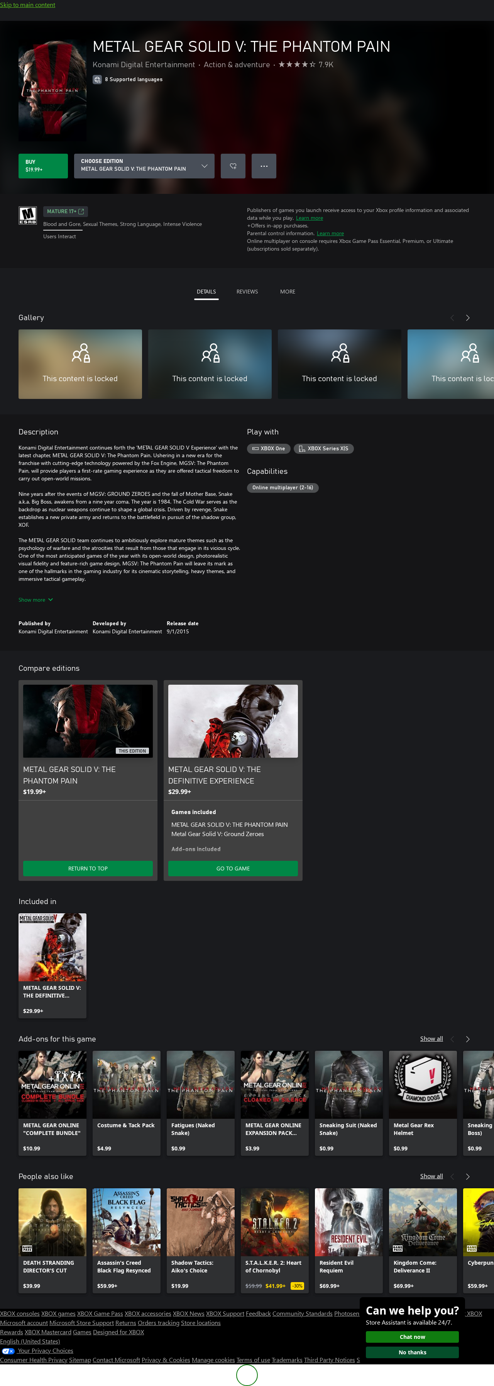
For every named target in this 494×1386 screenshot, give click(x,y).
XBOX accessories (148, 1313)
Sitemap (80, 1359)
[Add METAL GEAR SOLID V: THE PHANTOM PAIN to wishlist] (233, 166)
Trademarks (287, 1359)
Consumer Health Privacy (34, 1359)
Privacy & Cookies (166, 1359)
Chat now (412, 1336)
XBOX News (189, 1313)
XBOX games (58, 1313)
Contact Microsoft (116, 1359)
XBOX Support (225, 1313)
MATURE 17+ (61, 211)
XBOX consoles (20, 1313)
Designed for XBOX (118, 1332)
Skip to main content (27, 4)
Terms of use (253, 1359)
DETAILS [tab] (206, 291)
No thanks (412, 1352)
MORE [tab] (287, 291)
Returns (125, 1322)
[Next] (467, 317)
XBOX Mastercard (48, 1332)
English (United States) (30, 1341)
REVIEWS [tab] (247, 291)
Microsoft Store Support (81, 1322)
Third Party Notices (329, 1359)
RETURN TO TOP (88, 868)
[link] (52, 965)
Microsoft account (24, 1322)
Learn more (309, 217)
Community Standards (302, 1313)
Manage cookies (213, 1359)
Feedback (258, 1313)
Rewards (11, 1332)
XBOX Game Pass (100, 1313)
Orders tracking (158, 1322)
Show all (431, 1038)
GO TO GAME (233, 868)
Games (82, 1332)
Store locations (201, 1322)
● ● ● (264, 166)
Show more (32, 599)
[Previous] (452, 317)
